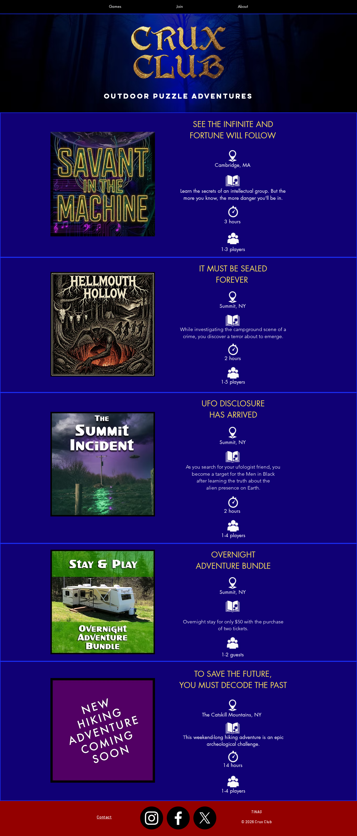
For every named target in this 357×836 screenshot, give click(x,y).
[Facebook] (178, 817)
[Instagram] (151, 817)
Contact (104, 817)
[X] (204, 817)
